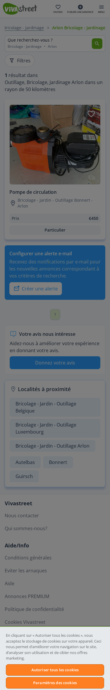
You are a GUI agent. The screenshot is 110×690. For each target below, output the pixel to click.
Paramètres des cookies (55, 682)
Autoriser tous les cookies (55, 669)
